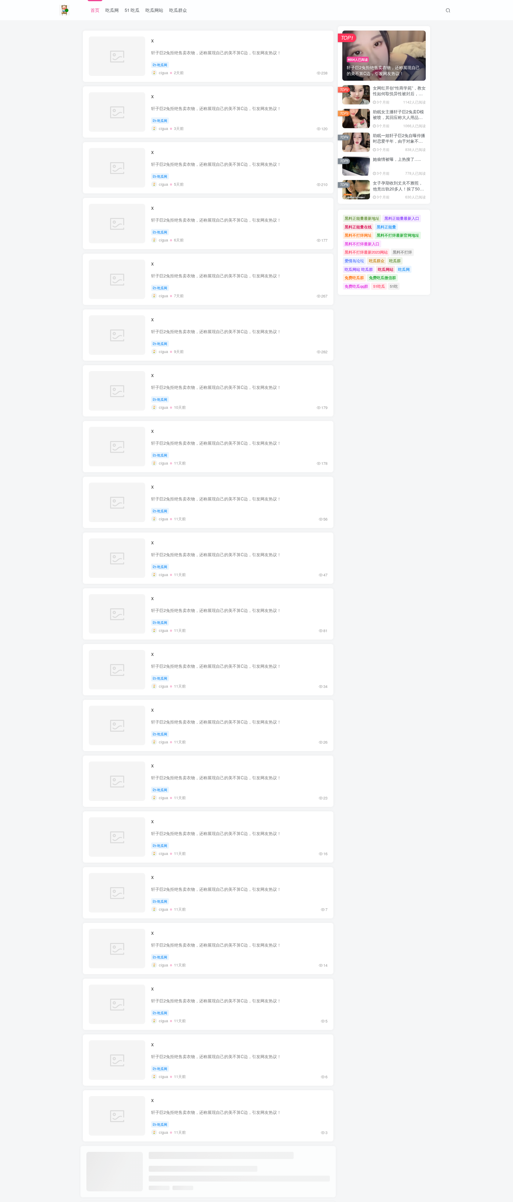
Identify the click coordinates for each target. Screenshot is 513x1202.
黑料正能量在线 (358, 227)
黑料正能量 (386, 227)
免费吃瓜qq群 (356, 286)
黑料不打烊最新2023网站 (366, 252)
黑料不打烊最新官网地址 (398, 235)
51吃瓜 (379, 286)
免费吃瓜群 (354, 277)
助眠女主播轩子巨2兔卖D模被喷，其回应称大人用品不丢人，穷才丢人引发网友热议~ (398, 120)
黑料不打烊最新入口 (362, 244)
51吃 (394, 286)
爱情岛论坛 (354, 260)
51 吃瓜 (132, 10)
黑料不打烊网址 (358, 235)
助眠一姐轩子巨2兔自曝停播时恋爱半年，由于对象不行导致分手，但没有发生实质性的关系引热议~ (399, 144)
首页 (95, 10)
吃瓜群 (395, 260)
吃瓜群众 (178, 10)
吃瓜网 (112, 10)
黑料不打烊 (402, 252)
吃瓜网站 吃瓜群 (359, 269)
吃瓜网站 (154, 10)
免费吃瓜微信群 (382, 277)
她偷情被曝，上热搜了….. (397, 159)
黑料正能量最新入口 (401, 218)
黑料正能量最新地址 (362, 218)
